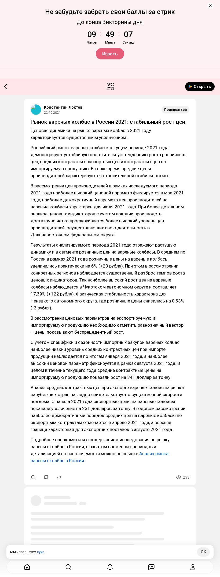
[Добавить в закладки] (46, 477)
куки (40, 552)
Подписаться (175, 110)
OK (203, 552)
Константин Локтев (63, 107)
